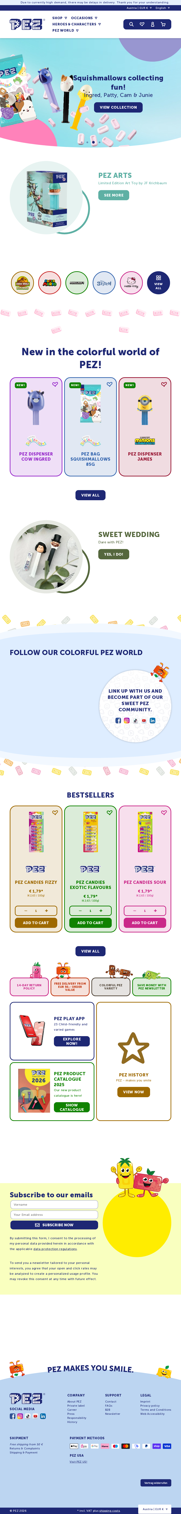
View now (133, 1092)
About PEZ (74, 1401)
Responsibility (76, 1418)
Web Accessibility (152, 1413)
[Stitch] (104, 282)
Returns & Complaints (25, 1448)
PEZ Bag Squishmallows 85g (90, 459)
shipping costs (109, 1510)
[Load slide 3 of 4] (93, 142)
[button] (59, 18)
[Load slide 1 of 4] (81, 142)
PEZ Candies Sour (145, 882)
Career (72, 1409)
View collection (118, 107)
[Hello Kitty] (131, 282)
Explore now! (72, 1041)
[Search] (131, 24)
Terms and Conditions (155, 1409)
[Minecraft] (76, 282)
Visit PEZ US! (78, 1461)
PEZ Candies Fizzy (36, 882)
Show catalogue (72, 1107)
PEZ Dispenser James (145, 456)
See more (113, 195)
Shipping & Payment (24, 1452)
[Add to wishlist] (55, 384)
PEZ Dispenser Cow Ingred (36, 456)
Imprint (145, 1401)
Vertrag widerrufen (155, 1482)
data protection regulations (55, 1249)
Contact (111, 1401)
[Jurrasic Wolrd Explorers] (22, 282)
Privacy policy (150, 1405)
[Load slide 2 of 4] (87, 142)
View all (158, 286)
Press (71, 1413)
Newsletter (113, 1413)
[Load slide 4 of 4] (99, 142)
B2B (107, 1409)
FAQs (108, 1405)
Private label (76, 1405)
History (72, 1422)
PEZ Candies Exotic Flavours (90, 885)
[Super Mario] (49, 282)
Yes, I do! (113, 554)
